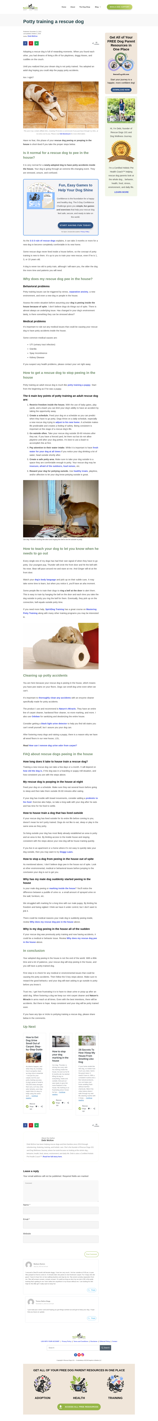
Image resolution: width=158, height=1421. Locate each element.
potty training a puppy (79, 385)
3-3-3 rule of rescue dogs (42, 241)
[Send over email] (36, 43)
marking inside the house (62, 888)
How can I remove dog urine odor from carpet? (53, 745)
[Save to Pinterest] (31, 43)
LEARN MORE (121, 192)
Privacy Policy (66, 1341)
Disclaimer (93, 1341)
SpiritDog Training (54, 609)
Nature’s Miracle (67, 709)
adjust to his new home (68, 422)
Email (26, 1219)
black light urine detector (54, 723)
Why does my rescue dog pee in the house (51, 922)
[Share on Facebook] (25, 43)
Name (26, 1205)
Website (27, 1233)
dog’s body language (45, 579)
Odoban (36, 716)
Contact (114, 1341)
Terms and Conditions (81, 1341)
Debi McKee (33, 36)
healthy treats (81, 471)
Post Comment (91, 1254)
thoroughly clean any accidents (55, 698)
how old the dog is (32, 771)
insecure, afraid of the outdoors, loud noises (52, 466)
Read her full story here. (52, 1157)
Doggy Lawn (66, 852)
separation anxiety (78, 292)
